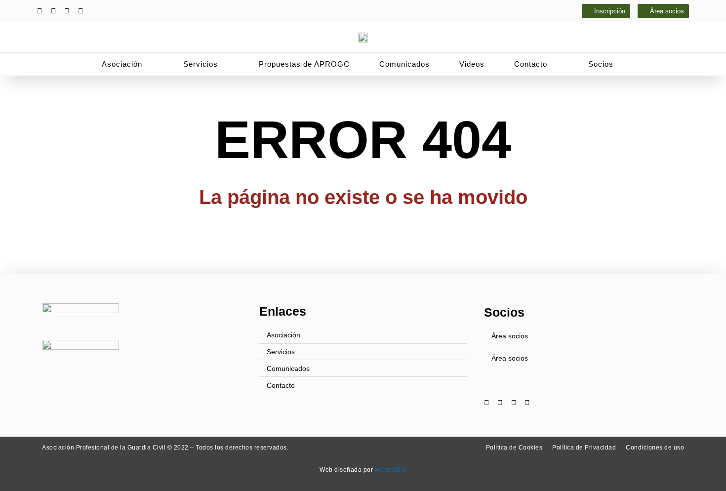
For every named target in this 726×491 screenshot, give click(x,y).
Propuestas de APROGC (304, 64)
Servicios (200, 64)
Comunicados (404, 64)
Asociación (122, 64)
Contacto (530, 64)
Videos (471, 64)
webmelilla (390, 469)
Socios (600, 64)
